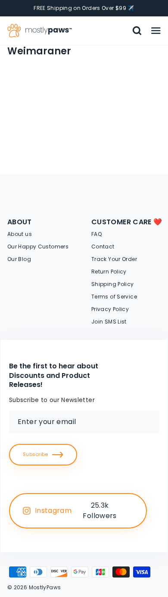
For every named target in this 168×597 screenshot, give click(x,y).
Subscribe (35, 454)
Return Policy (109, 271)
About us (19, 234)
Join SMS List (109, 321)
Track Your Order (114, 259)
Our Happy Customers (37, 246)
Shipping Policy (112, 284)
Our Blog (19, 259)
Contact (103, 246)
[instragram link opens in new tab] (130, 510)
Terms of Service (114, 296)
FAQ (96, 234)
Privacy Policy (110, 309)
